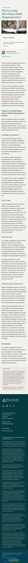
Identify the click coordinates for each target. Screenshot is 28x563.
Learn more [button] (5, 556)
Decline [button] (5, 560)
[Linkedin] (3, 406)
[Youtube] (7, 406)
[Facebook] (10, 406)
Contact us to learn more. (9, 362)
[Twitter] (14, 406)
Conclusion (6, 46)
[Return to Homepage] (9, 2)
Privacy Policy (6, 428)
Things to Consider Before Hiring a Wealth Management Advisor (14, 43)
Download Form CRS (7, 431)
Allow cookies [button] (13, 560)
